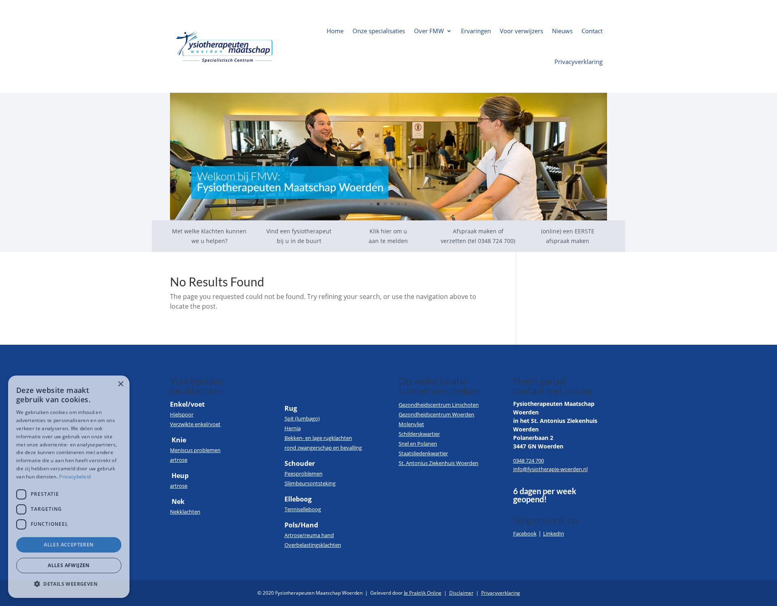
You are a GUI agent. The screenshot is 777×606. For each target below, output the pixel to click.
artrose (178, 459)
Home (335, 31)
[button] (68, 584)
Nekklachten (185, 511)
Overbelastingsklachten (312, 544)
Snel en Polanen (418, 443)
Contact (592, 31)
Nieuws (562, 31)
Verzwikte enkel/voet (195, 424)
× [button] (120, 384)
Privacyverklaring (578, 62)
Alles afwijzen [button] (69, 565)
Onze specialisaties (378, 31)
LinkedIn (553, 533)
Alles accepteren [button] (68, 544)
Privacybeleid (75, 476)
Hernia (292, 428)
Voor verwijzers (521, 31)
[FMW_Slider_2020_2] (388, 217)
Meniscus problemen (195, 450)
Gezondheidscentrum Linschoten (439, 404)
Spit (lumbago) (302, 418)
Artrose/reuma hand (309, 535)
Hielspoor (181, 414)
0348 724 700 (528, 460)
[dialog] (69, 487)
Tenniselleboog (302, 509)
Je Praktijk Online (423, 592)
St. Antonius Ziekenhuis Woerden (438, 463)
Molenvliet (411, 424)
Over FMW (429, 31)
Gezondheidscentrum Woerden (436, 414)
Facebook (525, 533)
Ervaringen (476, 31)
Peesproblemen (303, 473)
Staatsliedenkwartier (423, 453)
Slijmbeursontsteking (309, 483)
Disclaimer (461, 592)
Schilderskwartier (419, 433)
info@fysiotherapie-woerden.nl (550, 469)
